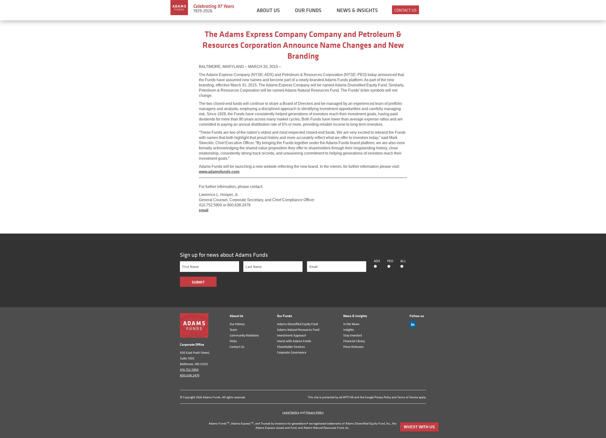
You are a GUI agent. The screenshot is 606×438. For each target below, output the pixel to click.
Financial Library (354, 341)
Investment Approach (291, 335)
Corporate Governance (291, 352)
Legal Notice (290, 412)
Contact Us (405, 10)
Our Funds (308, 10)
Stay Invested (352, 335)
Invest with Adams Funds (294, 341)
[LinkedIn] (413, 326)
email (203, 210)
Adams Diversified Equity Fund (297, 324)
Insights (348, 329)
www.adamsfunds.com (219, 172)
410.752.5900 (189, 369)
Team (233, 329)
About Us (268, 10)
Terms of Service (407, 397)
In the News (351, 324)
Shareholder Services (291, 346)
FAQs (233, 341)
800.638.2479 (189, 375)
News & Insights (357, 10)
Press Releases (353, 346)
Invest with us (419, 427)
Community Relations (244, 335)
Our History (237, 324)
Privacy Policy (382, 397)
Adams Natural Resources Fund (298, 329)
